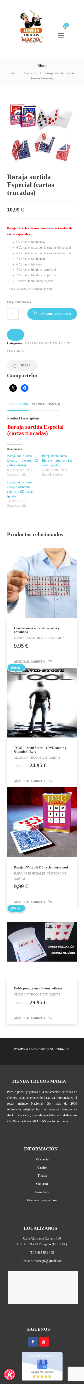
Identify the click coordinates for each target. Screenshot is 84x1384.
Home (12, 73)
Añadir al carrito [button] (29, 661)
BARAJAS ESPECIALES (41, 343)
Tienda (42, 1175)
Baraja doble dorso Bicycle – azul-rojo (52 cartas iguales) (57, 460)
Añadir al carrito (55, 313)
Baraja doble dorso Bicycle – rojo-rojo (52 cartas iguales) (22, 460)
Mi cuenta (42, 1159)
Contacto (42, 1184)
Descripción (17, 404)
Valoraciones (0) (46, 404)
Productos (30, 73)
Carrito (42, 1167)
